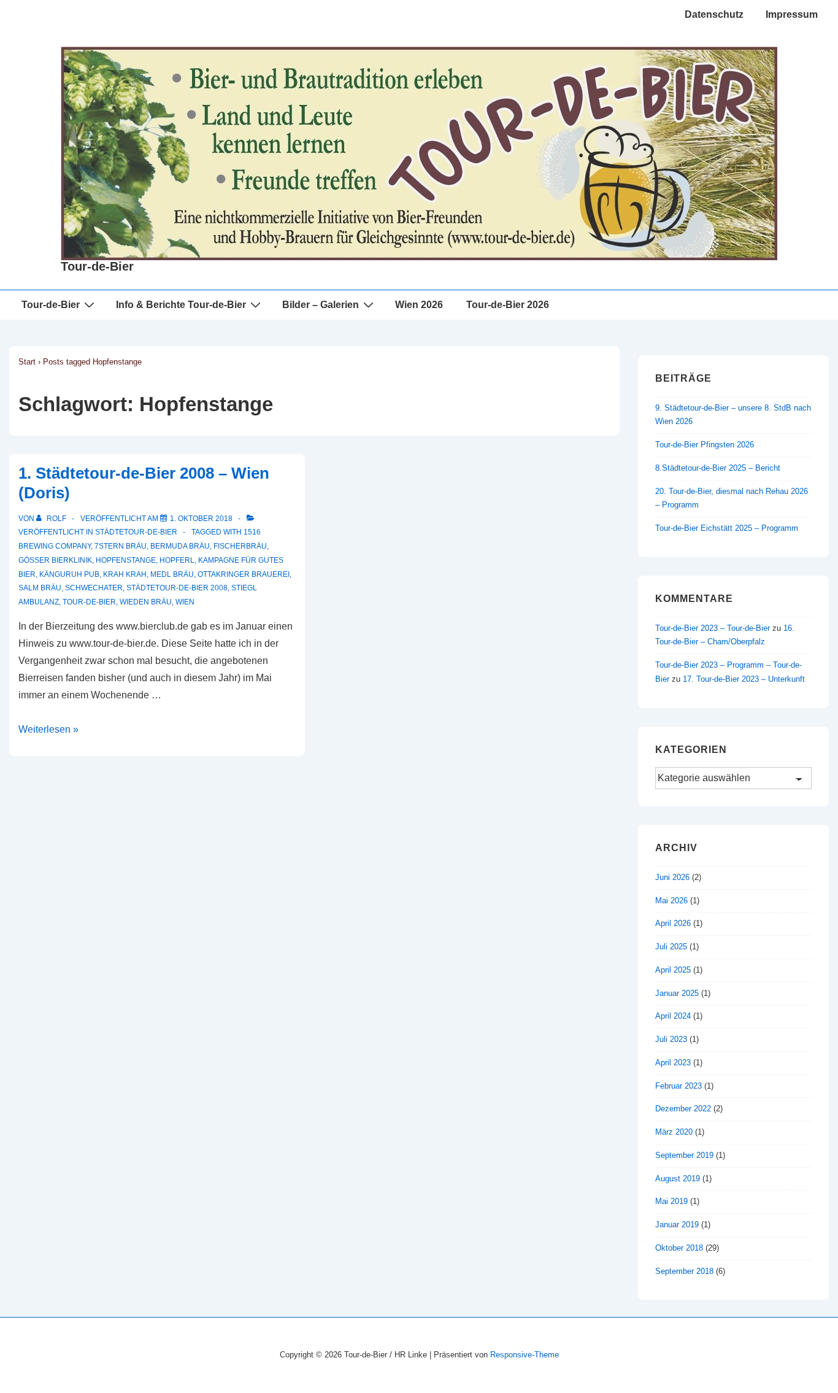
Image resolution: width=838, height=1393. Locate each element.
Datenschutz (714, 14)
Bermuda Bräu (180, 546)
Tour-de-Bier (97, 266)
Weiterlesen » (48, 729)
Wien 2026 (419, 304)
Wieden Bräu (146, 602)
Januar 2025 (677, 993)
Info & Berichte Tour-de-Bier (181, 304)
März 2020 (674, 1131)
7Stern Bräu (120, 546)
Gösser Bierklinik (55, 560)
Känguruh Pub (69, 574)
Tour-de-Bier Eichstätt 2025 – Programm (726, 528)
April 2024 (673, 1016)
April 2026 (673, 923)
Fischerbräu (240, 546)
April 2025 (673, 969)
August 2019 (677, 1178)
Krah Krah (125, 574)
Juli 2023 (671, 1039)
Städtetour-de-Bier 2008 (177, 588)
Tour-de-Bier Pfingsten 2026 (704, 444)
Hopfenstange (126, 560)
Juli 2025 (671, 946)
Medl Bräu (172, 574)
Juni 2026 (672, 877)
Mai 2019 (671, 1201)
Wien (184, 602)
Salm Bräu (39, 588)
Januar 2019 (677, 1224)
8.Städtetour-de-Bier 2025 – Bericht (717, 468)
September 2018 (684, 1271)
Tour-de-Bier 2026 (507, 304)
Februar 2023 (678, 1085)
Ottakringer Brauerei (244, 574)
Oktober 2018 (679, 1247)
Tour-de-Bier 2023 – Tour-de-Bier (712, 628)
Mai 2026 (671, 900)
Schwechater (94, 588)
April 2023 (673, 1062)
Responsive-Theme (524, 1354)
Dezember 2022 (683, 1108)
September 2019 (684, 1155)
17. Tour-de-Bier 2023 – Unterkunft (744, 679)
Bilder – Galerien (320, 304)
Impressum (792, 14)
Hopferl (177, 560)
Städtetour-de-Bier (136, 532)
